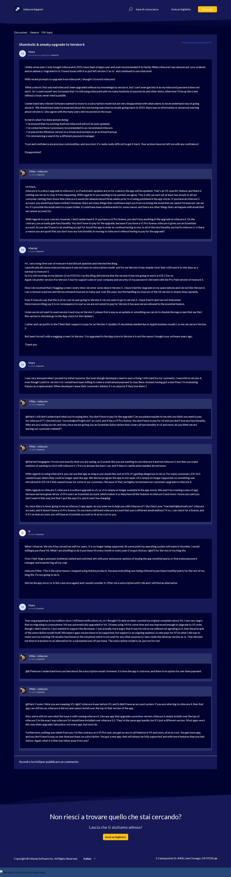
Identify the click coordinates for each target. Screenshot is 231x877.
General (34, 32)
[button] (130, 9)
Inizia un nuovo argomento (196, 42)
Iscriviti (36, 762)
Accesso (207, 9)
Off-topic (47, 32)
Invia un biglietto (181, 9)
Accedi (23, 762)
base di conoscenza (147, 9)
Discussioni (20, 32)
